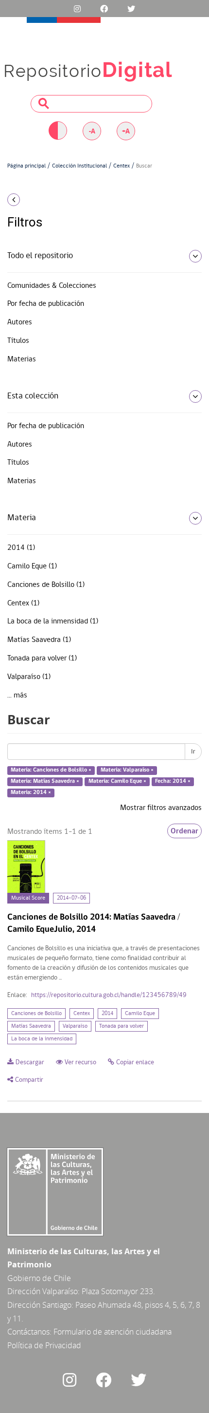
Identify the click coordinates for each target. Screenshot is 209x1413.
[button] (34, 199)
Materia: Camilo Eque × (117, 781)
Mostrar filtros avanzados (161, 808)
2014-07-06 (71, 898)
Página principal (26, 166)
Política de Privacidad (44, 1345)
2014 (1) (21, 548)
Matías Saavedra (31, 1026)
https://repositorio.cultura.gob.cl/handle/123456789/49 (109, 995)
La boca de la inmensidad (41, 1039)
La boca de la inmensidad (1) (52, 621)
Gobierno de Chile (39, 1278)
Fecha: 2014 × (173, 781)
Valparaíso (75, 1026)
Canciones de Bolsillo (36, 1014)
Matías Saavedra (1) (39, 640)
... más (17, 695)
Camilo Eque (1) (32, 566)
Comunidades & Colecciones (51, 286)
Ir (193, 751)
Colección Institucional (79, 166)
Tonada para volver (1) (42, 658)
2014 (107, 1014)
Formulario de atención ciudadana (112, 1331)
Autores (19, 322)
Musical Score (28, 898)
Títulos (18, 341)
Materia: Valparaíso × (127, 770)
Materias (21, 359)
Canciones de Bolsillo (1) (46, 585)
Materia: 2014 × (31, 792)
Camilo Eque (140, 1014)
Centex (121, 166)
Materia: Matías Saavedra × (45, 781)
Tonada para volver (121, 1026)
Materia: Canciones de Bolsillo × (51, 770)
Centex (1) (23, 603)
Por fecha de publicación (45, 304)
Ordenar (184, 831)
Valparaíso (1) (29, 677)
